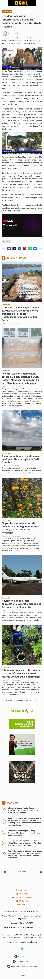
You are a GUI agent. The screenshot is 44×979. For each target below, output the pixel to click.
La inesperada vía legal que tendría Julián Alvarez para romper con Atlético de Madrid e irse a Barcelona (24, 843)
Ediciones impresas (23, 897)
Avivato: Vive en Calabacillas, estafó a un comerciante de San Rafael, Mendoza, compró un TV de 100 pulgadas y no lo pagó (20, 378)
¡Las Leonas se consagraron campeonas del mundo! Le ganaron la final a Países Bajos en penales (24, 833)
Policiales (23, 894)
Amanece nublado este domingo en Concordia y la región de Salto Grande (21, 459)
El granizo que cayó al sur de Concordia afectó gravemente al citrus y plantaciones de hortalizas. (20, 528)
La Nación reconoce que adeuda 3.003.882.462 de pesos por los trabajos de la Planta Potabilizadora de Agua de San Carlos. (20, 314)
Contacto (23, 901)
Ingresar (23, 905)
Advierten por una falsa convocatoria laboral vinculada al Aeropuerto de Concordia (21, 604)
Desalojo (6, 242)
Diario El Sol (23, 871)
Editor (9, 33)
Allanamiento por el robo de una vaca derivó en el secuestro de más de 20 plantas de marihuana (21, 673)
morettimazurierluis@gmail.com (24, 966)
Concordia (7, 11)
